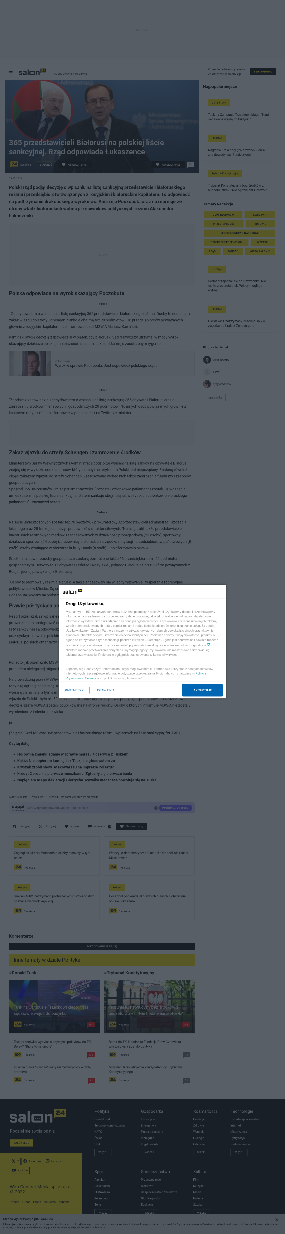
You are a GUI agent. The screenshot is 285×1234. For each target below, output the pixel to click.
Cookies (90, 678)
